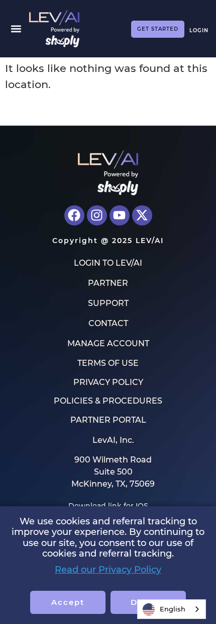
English (172, 609)
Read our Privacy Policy (108, 569)
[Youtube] (120, 215)
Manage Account (108, 343)
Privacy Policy (108, 382)
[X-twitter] (142, 215)
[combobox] (171, 609)
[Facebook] (74, 215)
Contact (108, 323)
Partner (108, 283)
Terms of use (108, 363)
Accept (67, 602)
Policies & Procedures (108, 401)
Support (108, 303)
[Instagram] (97, 215)
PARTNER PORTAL (108, 420)
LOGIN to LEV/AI (108, 263)
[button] (16, 28)
